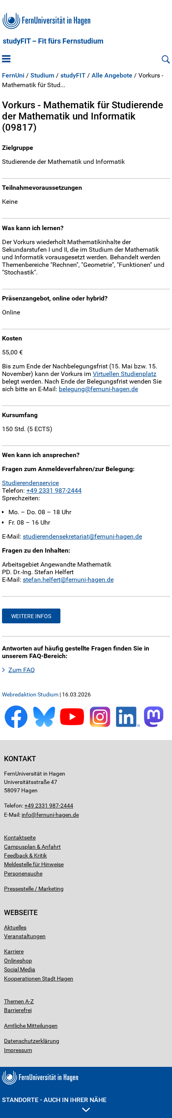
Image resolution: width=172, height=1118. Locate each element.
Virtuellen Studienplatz (124, 374)
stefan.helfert (41, 579)
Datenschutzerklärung (31, 1041)
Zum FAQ (21, 670)
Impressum (18, 1050)
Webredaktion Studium (30, 694)
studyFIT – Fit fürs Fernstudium (53, 41)
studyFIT (73, 75)
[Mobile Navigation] (6, 59)
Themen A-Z (19, 1001)
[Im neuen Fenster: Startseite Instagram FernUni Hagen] (100, 726)
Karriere (14, 951)
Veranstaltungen (25, 936)
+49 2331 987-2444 (54, 490)
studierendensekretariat (56, 536)
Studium (42, 75)
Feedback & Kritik (25, 855)
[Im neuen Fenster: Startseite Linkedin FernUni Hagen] (128, 726)
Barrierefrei (18, 1010)
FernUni (13, 75)
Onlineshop (18, 960)
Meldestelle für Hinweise (34, 864)
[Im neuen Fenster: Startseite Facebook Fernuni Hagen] (16, 726)
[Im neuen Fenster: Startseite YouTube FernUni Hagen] (72, 726)
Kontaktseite (20, 837)
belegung (72, 389)
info (26, 815)
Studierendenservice (30, 483)
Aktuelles (15, 927)
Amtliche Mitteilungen (31, 1026)
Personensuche (23, 873)
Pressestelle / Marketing (34, 888)
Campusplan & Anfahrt (32, 846)
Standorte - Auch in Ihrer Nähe (54, 1100)
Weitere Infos (31, 616)
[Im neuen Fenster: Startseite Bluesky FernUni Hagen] (44, 726)
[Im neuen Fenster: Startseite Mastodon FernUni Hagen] (156, 726)
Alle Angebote (112, 75)
